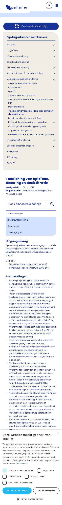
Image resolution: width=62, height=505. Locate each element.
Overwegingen (14, 232)
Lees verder (21, 463)
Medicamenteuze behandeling (22, 79)
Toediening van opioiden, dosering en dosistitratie (30, 112)
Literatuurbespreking (17, 219)
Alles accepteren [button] (17, 490)
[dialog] (31, 467)
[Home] (16, 8)
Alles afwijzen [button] (46, 490)
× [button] (58, 433)
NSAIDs (12, 91)
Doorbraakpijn (16, 106)
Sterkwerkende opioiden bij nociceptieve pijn (30, 101)
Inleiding (11, 44)
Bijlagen (11, 162)
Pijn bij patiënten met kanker (27, 37)
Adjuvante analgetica (19, 130)
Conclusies (13, 226)
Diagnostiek (13, 50)
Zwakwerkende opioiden (21, 95)
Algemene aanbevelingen (22, 83)
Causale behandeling (18, 67)
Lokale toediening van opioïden (25, 118)
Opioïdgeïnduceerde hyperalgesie (27, 126)
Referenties (12, 157)
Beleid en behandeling (18, 62)
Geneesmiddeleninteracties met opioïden (31, 134)
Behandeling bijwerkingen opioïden (27, 122)
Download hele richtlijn (34, 26)
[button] (31, 499)
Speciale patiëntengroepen (20, 145)
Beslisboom (13, 151)
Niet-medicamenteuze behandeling (25, 73)
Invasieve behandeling (18, 140)
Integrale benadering (17, 56)
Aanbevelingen (15, 213)
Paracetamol (15, 87)
